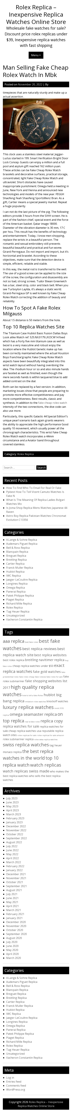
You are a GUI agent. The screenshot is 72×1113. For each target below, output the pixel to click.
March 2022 (13, 862)
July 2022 (11, 846)
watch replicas (45, 765)
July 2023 (11, 798)
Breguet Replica (16, 555)
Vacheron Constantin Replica (24, 619)
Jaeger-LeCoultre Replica (21, 579)
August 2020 (14, 938)
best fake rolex (31, 642)
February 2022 (15, 866)
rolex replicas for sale (27, 735)
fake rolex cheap (26, 677)
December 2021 (16, 874)
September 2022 (16, 838)
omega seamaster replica (33, 714)
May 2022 (12, 854)
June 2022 (12, 850)
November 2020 (16, 926)
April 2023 (12, 810)
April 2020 (12, 954)
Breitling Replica (16, 559)
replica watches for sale (21, 726)
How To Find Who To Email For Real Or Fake (33, 488)
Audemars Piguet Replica (21, 544)
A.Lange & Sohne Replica (21, 540)
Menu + (36, 55)
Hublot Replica (15, 571)
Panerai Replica (15, 591)
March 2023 (13, 814)
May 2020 (12, 950)
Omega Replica (15, 587)
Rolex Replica (25, 454)
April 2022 (12, 858)
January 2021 (14, 918)
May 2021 (12, 902)
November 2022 (16, 830)
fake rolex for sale (55, 677)
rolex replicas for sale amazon (50, 735)
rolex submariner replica (18, 739)
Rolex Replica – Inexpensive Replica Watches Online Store (36, 14)
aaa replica (13, 641)
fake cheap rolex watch (52, 403)
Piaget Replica (15, 599)
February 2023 (15, 818)
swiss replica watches (26, 744)
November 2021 (16, 878)
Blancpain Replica (17, 552)
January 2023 (14, 822)
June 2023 (12, 802)
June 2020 (12, 946)
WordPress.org (15, 1089)
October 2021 (14, 882)
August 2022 (14, 842)
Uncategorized (15, 615)
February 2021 (15, 914)
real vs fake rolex (32, 722)
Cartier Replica (15, 563)
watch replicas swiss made (26, 770)
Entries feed (13, 1081)
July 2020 (11, 942)
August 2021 (14, 890)
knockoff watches (57, 701)
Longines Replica (16, 583)
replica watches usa (29, 731)
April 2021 (12, 906)
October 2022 (14, 834)
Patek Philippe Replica (20, 595)
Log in (10, 1077)
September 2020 (16, 934)
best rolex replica (13, 660)
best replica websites (50, 655)
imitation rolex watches (35, 701)
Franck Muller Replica (19, 567)
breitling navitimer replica (44, 660)
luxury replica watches (28, 707)
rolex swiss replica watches (45, 739)
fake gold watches (47, 671)
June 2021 (12, 898)
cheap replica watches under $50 (33, 666)
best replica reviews (39, 648)
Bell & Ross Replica (18, 548)
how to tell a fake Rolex (32, 695)
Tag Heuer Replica (17, 611)
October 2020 (14, 930)
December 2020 (16, 922)
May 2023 (12, 806)
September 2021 (16, 886)
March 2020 (13, 958)
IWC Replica (13, 575)
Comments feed (16, 1085)
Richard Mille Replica (19, 603)
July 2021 (11, 894)
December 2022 (16, 826)
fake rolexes (40, 677)
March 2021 (13, 910)
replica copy (52, 721)
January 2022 (14, 870)
